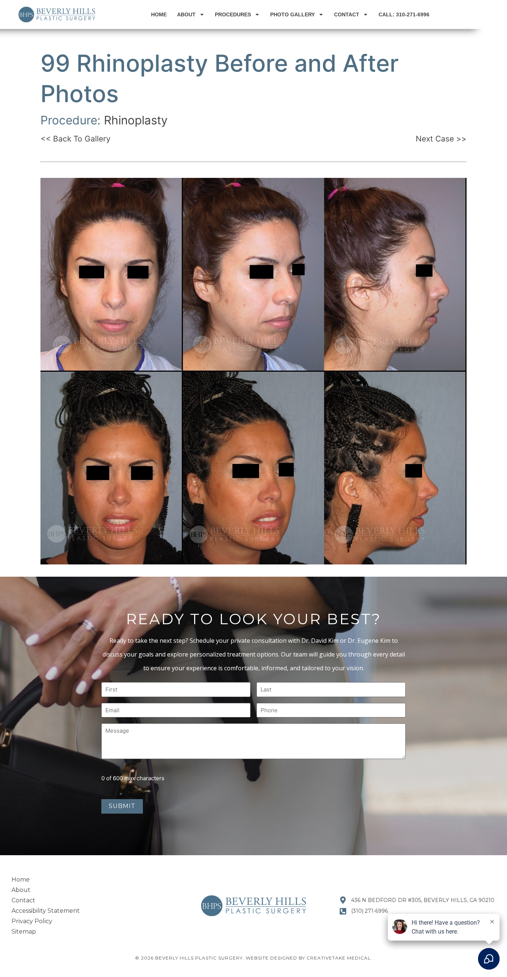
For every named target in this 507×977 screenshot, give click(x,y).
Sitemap (24, 931)
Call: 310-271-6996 (404, 14)
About (186, 14)
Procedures (233, 14)
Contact (346, 14)
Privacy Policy (32, 921)
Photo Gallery (292, 14)
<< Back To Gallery (75, 138)
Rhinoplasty (136, 120)
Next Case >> (441, 138)
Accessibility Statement (46, 910)
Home (159, 14)
